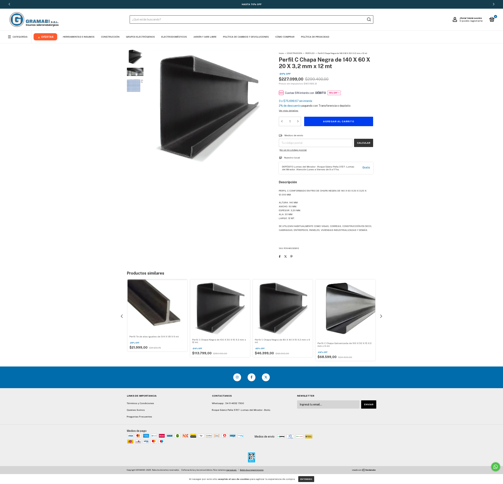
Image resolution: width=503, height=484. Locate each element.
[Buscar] (368, 19)
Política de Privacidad (315, 36)
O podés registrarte (471, 20)
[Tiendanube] (364, 470)
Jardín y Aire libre (205, 36)
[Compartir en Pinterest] (291, 256)
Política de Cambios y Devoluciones (246, 36)
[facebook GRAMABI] (251, 377)
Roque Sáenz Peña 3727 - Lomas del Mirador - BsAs (241, 410)
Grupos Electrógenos (140, 36)
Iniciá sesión (474, 18)
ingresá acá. (231, 470)
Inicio (281, 53)
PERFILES (310, 53)
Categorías (20, 36)
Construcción (110, 36)
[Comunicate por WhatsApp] (495, 466)
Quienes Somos (136, 410)
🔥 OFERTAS (45, 36)
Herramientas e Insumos (79, 36)
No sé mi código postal (293, 150)
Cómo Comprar (285, 36)
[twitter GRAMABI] (266, 377)
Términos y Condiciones (140, 403)
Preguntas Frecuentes (139, 416)
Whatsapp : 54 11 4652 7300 (228, 403)
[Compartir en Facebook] (280, 256)
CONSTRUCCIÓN (294, 53)
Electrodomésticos (174, 36)
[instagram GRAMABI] (237, 377)
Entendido (306, 479)
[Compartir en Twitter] (285, 256)
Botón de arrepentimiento (251, 470)
